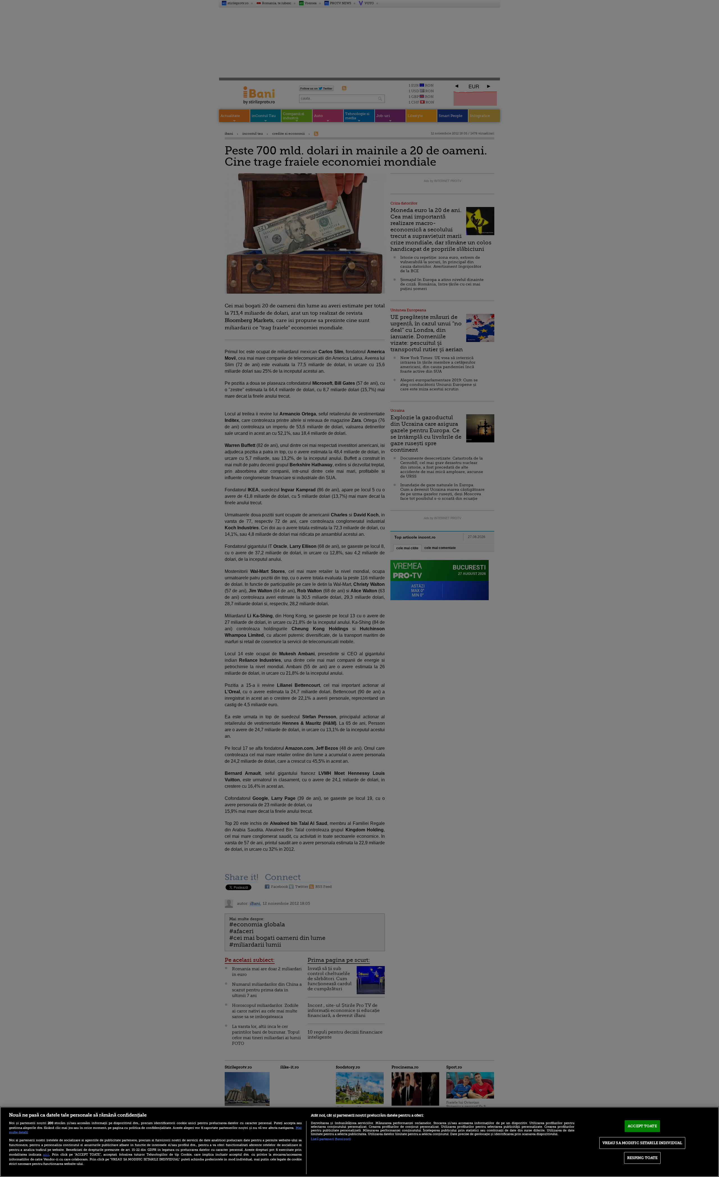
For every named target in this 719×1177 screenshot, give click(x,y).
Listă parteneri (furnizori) (331, 1139)
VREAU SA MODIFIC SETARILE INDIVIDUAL (642, 1143)
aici (46, 1154)
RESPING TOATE (642, 1158)
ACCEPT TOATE (642, 1126)
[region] (359, 1142)
